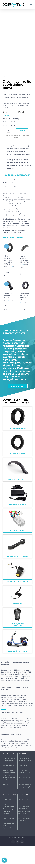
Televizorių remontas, (9, 765)
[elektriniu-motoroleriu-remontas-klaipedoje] (17, 630)
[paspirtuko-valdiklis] (17, 509)
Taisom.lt (5, 94)
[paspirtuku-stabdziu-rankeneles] (17, 586)
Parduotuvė (13, 94)
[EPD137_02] (16, 43)
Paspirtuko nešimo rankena (8, 296)
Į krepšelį (22, 131)
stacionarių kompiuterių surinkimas (9, 775)
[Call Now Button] (4, 860)
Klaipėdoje (12, 741)
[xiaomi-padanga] (17, 407)
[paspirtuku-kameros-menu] (17, 433)
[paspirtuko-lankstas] (17, 535)
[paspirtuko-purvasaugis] (17, 458)
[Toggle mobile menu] (31, 5)
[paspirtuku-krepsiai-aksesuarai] (17, 608)
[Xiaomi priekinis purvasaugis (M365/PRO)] (25, 247)
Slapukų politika (7, 828)
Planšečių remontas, (8, 763)
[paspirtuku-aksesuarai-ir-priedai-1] (17, 484)
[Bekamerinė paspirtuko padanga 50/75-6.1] (25, 285)
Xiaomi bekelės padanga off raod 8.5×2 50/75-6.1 (8, 260)
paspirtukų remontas (9, 678)
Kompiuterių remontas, (9, 758)
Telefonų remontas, (8, 760)
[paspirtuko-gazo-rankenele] (17, 561)
